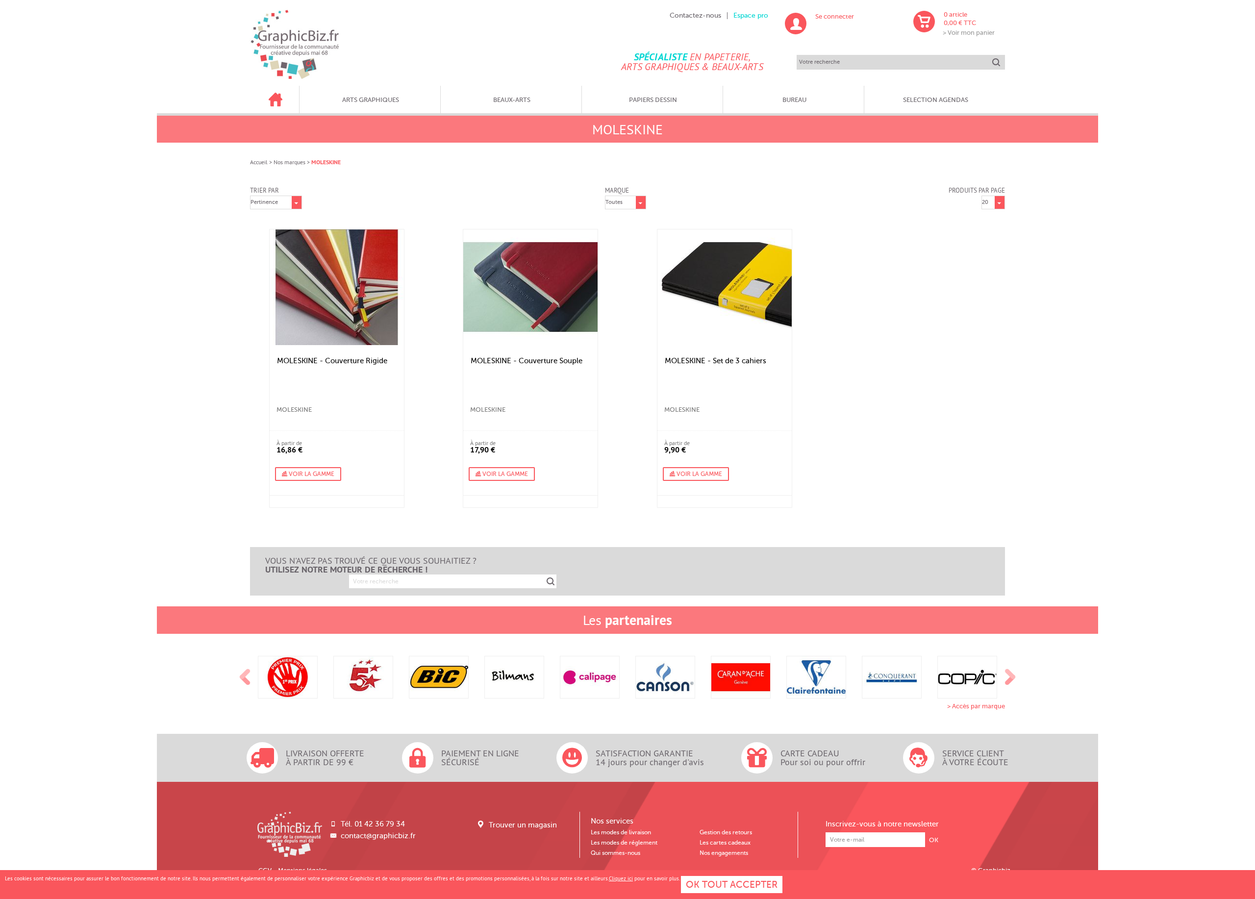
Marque (617, 190)
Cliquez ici (621, 878)
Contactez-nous (695, 15)
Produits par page (977, 190)
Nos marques (289, 162)
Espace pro (750, 15)
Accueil (259, 162)
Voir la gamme (310, 474)
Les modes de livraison (621, 832)
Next (1010, 677)
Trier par (264, 190)
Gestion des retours (726, 832)
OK (933, 840)
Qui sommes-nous (615, 852)
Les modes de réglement (624, 842)
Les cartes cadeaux (725, 842)
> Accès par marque (976, 706)
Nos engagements (724, 852)
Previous (245, 677)
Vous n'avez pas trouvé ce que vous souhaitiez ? (371, 565)
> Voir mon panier (969, 32)
